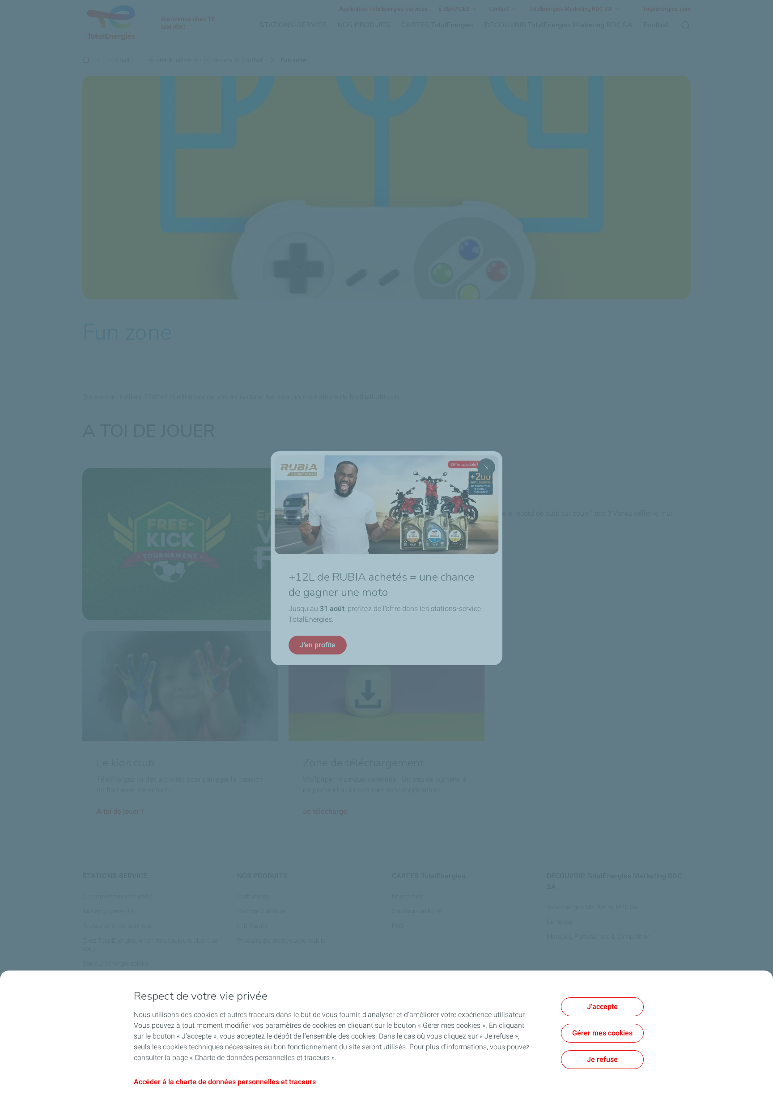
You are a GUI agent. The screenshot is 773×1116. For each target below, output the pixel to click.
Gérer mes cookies (602, 1033)
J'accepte (602, 1006)
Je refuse (602, 1059)
